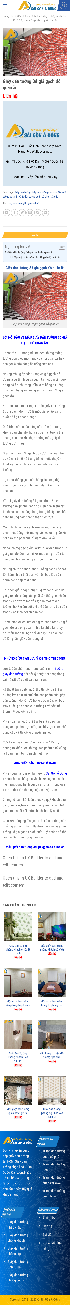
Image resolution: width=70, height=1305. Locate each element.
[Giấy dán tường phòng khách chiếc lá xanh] (18, 926)
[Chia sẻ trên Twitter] (22, 212)
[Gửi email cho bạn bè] (29, 212)
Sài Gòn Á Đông (56, 773)
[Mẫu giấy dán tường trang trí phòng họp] (52, 982)
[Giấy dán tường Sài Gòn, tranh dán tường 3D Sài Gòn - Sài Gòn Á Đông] (37, 5)
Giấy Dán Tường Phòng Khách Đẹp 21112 (18, 1057)
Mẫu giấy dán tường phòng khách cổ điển (52, 947)
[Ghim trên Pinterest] (37, 212)
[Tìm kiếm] (63, 5)
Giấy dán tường (39, 16)
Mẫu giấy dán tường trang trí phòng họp (52, 1003)
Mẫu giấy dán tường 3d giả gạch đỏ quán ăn (37, 257)
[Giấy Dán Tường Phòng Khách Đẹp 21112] (18, 1034)
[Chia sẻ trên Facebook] (14, 212)
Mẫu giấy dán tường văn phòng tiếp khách (18, 1003)
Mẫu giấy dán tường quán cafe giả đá (18, 1111)
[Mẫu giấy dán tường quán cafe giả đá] (18, 1090)
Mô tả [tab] (35, 235)
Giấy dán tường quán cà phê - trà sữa (38, 20)
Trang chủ (8, 16)
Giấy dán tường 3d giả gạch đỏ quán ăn (30, 252)
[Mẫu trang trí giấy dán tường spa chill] (52, 1034)
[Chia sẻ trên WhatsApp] (6, 212)
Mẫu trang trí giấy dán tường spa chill (52, 1055)
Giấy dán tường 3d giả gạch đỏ (24, 203)
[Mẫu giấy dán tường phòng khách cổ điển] (52, 926)
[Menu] (5, 5)
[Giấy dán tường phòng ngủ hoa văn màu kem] (52, 1090)
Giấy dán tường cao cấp (44, 192)
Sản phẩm (22, 16)
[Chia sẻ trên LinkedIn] (45, 212)
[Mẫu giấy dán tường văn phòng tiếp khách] (18, 982)
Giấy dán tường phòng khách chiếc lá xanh (18, 949)
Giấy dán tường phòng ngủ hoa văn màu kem (52, 1113)
